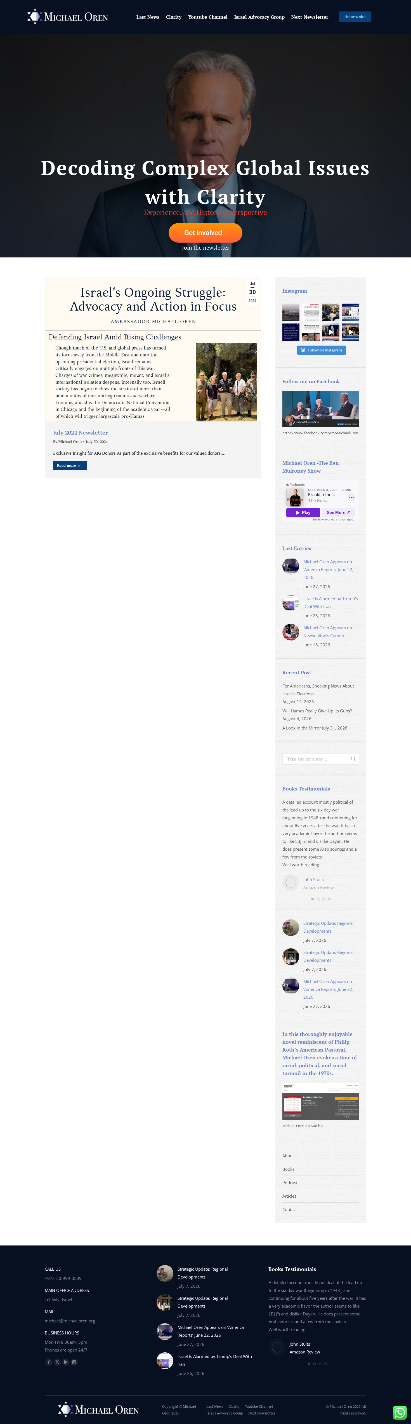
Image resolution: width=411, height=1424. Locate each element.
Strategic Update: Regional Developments (328, 927)
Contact (289, 1209)
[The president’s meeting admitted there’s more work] (330, 332)
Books (288, 1169)
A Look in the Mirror (301, 728)
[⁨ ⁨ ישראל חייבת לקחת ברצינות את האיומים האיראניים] (350, 312)
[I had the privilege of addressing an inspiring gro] (330, 312)
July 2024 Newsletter (80, 432)
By (67, 441)
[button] (312, 899)
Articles (289, 1196)
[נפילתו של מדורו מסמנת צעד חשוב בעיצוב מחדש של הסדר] (310, 332)
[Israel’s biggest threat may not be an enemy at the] (290, 312)
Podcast (289, 1182)
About (288, 1155)
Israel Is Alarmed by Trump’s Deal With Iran (330, 602)
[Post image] (290, 566)
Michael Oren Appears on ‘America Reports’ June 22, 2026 (328, 569)
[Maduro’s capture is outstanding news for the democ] (290, 332)
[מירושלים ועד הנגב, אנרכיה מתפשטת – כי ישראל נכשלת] (310, 312)
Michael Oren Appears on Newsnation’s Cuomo (327, 631)
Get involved (203, 233)
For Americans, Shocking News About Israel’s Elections (318, 689)
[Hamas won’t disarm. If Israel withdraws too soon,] (350, 332)
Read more (66, 465)
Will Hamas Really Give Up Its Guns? (317, 711)
